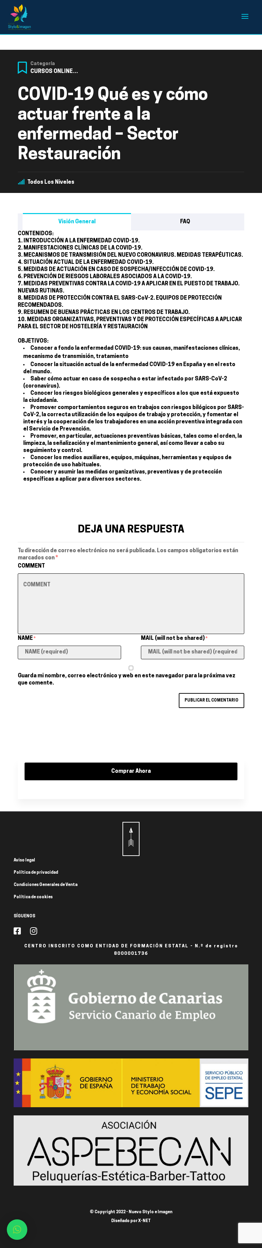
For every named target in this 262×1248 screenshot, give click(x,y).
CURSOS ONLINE (51, 71)
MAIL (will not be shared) (174, 638)
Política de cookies (33, 897)
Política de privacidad (36, 873)
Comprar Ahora (131, 771)
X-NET (144, 1221)
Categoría (42, 63)
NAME (26, 638)
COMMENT (31, 566)
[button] (17, 1229)
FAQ (185, 222)
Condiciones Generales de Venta (45, 885)
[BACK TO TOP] (131, 839)
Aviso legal (24, 860)
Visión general (77, 222)
